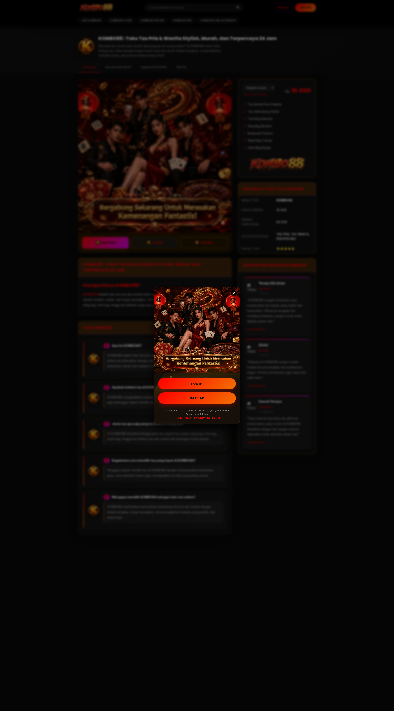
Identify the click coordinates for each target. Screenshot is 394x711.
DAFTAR (197, 398)
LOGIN (197, 383)
